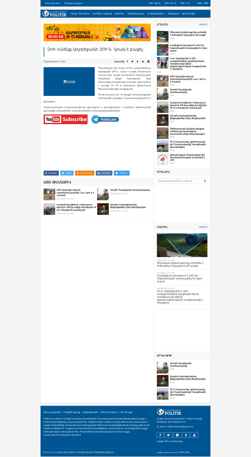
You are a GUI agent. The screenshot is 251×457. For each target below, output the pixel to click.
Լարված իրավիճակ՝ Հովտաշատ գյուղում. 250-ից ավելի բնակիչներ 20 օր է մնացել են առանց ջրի (76, 207)
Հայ (199, 3)
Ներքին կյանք (102, 13)
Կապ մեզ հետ (52, 3)
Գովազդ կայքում (73, 3)
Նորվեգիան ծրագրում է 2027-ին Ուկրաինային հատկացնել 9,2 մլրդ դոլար (188, 48)
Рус (206, 3)
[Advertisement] (97, 147)
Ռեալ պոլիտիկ (80, 13)
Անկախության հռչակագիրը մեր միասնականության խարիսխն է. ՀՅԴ (188, 157)
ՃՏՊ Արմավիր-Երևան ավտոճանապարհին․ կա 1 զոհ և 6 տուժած (75, 192)
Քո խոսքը (188, 13)
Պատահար (173, 13)
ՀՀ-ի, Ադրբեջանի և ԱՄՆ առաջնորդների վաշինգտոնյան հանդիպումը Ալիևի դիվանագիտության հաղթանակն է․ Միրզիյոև (188, 63)
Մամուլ (119, 13)
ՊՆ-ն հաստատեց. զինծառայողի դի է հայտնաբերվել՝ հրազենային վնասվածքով (188, 144)
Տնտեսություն (109, 412)
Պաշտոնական (136, 13)
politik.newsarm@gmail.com (180, 426)
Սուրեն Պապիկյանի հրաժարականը (130, 190)
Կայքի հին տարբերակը (169, 441)
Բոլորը (203, 24)
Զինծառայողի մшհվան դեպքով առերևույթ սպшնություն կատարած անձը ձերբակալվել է (187, 131)
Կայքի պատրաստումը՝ (168, 452)
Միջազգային (156, 13)
